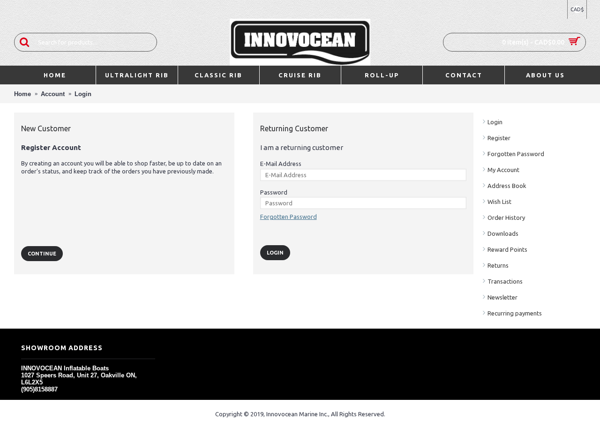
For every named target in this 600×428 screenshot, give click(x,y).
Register (499, 138)
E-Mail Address (280, 163)
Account (53, 94)
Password (273, 192)
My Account (503, 169)
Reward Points (507, 249)
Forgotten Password (516, 153)
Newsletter (503, 297)
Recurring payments (515, 313)
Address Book (507, 185)
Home (22, 94)
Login (83, 94)
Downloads (503, 233)
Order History (506, 217)
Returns (498, 265)
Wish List (499, 201)
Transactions (505, 281)
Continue (42, 253)
